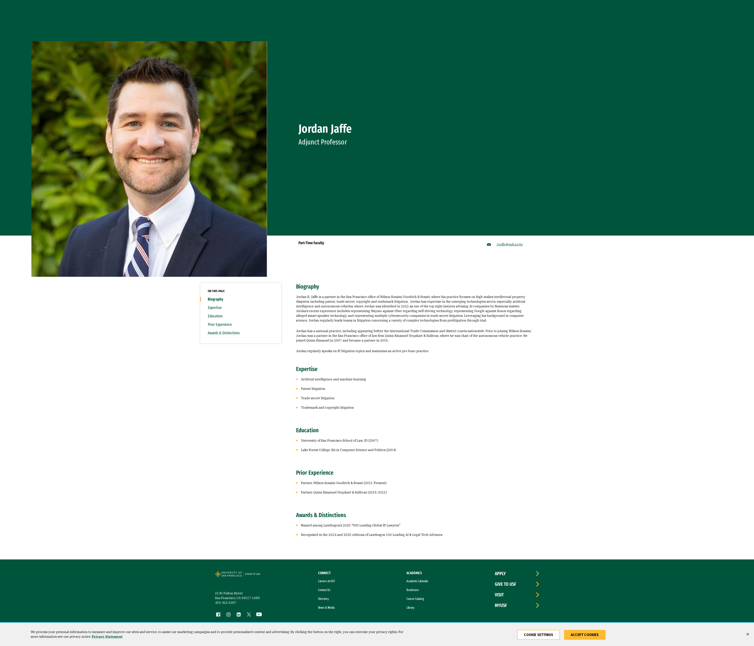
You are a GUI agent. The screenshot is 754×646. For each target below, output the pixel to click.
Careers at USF (326, 581)
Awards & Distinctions (224, 333)
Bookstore (412, 590)
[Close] (747, 634)
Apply (500, 573)
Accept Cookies (585, 635)
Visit (499, 594)
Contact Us (324, 590)
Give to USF (505, 584)
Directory (323, 599)
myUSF (501, 605)
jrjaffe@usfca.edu (510, 244)
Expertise (215, 307)
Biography (215, 299)
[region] (377, 634)
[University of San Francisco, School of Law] (257, 576)
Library (410, 607)
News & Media (326, 607)
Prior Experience (220, 324)
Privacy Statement (107, 637)
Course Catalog (415, 599)
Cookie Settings (538, 635)
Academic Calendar (417, 581)
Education (215, 316)
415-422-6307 (226, 603)
